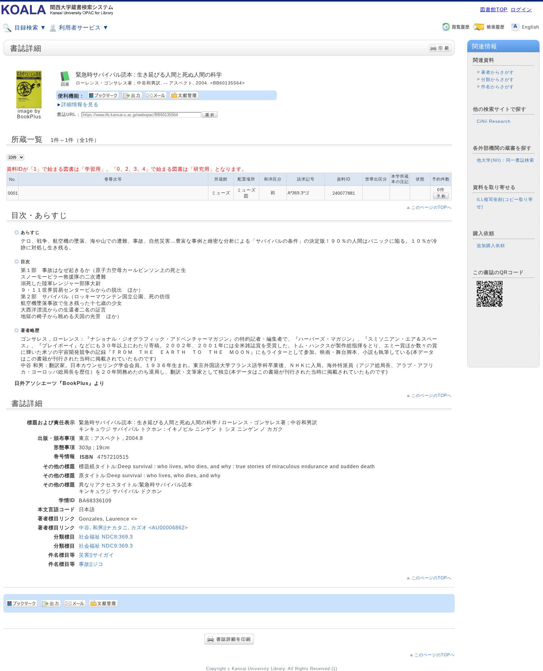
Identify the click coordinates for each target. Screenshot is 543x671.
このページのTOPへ (431, 207)
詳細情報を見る (80, 104)
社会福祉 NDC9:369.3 (106, 546)
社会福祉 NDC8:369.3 (106, 536)
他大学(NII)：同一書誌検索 (505, 160)
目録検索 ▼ (29, 27)
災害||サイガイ (96, 555)
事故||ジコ (91, 564)
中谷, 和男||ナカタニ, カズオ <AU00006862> (133, 527)
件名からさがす (497, 86)
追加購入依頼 (491, 245)
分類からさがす (497, 79)
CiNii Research (494, 121)
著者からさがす (497, 72)
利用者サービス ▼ (83, 27)
